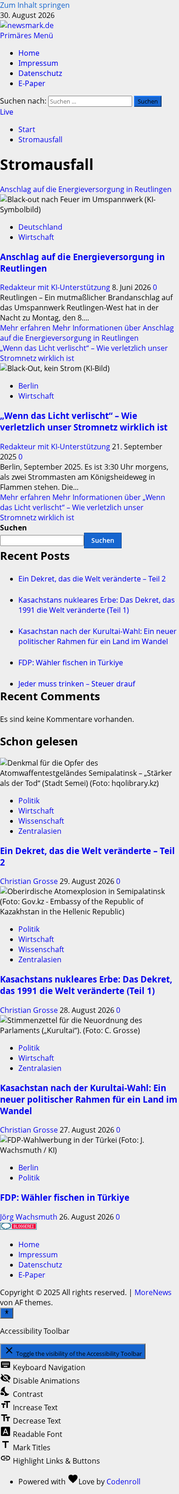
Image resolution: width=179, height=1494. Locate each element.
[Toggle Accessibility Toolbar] (6, 1313)
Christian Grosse (30, 881)
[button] (26, 35)
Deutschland (40, 227)
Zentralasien (40, 831)
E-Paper (31, 83)
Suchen (13, 528)
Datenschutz (40, 73)
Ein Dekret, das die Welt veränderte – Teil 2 (92, 579)
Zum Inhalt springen (35, 5)
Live (6, 112)
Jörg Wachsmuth (29, 1217)
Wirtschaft (36, 237)
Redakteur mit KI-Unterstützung (56, 287)
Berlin (28, 386)
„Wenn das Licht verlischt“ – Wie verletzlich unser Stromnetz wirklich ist (84, 421)
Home (28, 53)
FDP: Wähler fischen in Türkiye (70, 662)
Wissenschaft (41, 821)
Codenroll (123, 1482)
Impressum (38, 63)
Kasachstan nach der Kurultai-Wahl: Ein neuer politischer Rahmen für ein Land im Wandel (97, 636)
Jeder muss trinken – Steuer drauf (76, 684)
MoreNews (153, 1292)
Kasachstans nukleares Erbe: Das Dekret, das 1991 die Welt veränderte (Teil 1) (96, 605)
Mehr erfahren (87, 333)
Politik (28, 801)
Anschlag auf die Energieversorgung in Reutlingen (86, 189)
